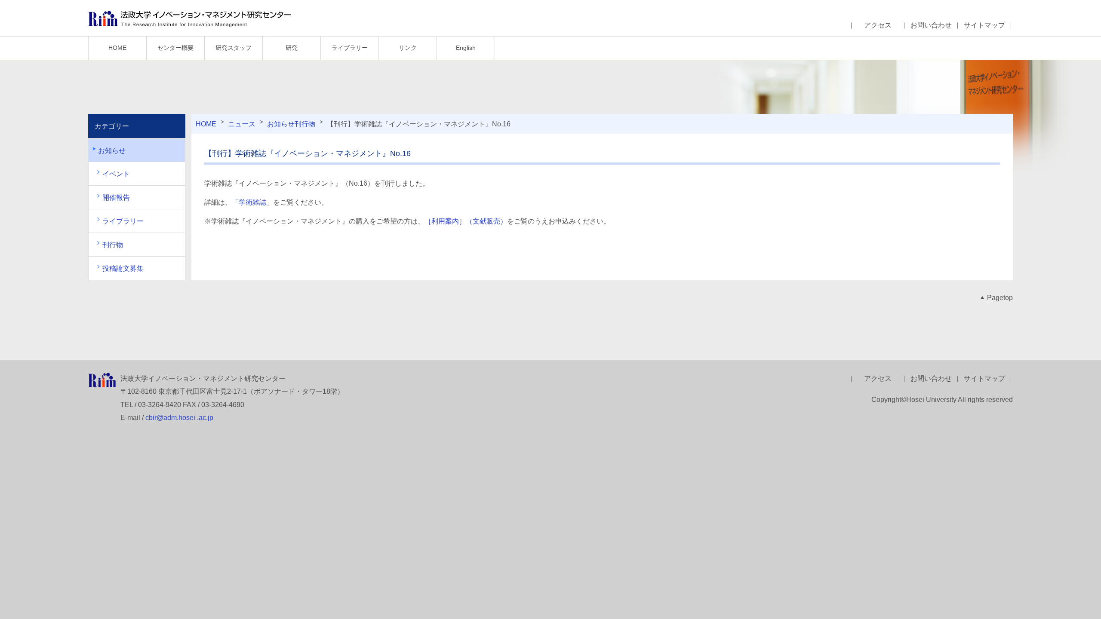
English (466, 47)
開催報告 (116, 197)
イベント (116, 174)
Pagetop (1000, 297)
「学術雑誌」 (252, 202)
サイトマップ (984, 25)
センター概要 (175, 47)
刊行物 (305, 124)
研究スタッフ (233, 47)
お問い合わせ (931, 25)
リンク (408, 47)
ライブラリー (350, 47)
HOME (117, 47)
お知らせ (281, 124)
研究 (292, 47)
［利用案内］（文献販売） (465, 221)
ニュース (241, 124)
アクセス (878, 25)
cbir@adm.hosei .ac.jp (179, 417)
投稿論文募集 (123, 268)
